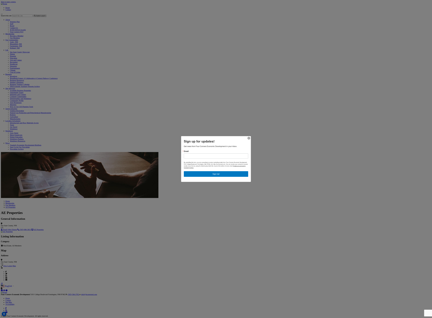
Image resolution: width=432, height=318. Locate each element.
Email (186, 151)
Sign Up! (216, 174)
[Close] (249, 138)
